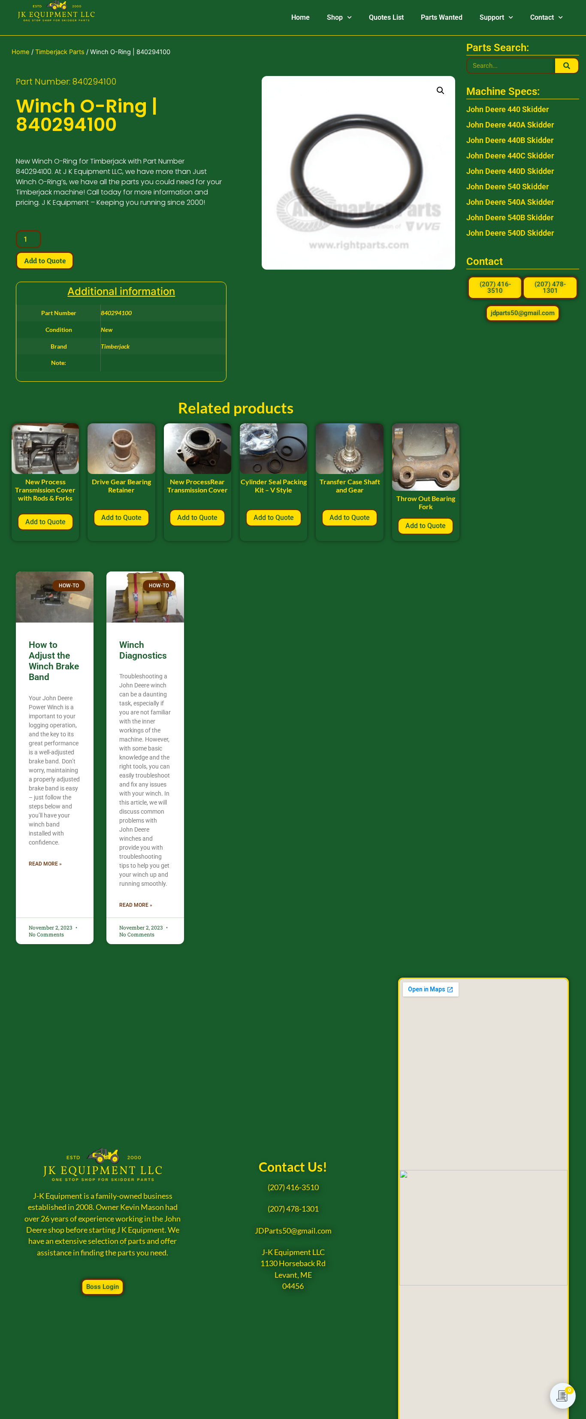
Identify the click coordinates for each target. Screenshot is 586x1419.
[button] (440, 90)
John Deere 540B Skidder (509, 217)
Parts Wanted (441, 17)
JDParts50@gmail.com (293, 1230)
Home (300, 17)
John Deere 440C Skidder (510, 155)
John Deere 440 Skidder (507, 109)
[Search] (566, 65)
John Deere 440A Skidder (510, 124)
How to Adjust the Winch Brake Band (54, 661)
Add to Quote (45, 260)
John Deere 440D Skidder (510, 171)
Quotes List (386, 17)
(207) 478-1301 (293, 1208)
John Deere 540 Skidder (507, 186)
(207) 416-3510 (293, 1187)
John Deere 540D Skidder (510, 232)
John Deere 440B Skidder (509, 140)
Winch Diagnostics (143, 650)
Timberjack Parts (60, 52)
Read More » (45, 864)
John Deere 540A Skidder (510, 202)
